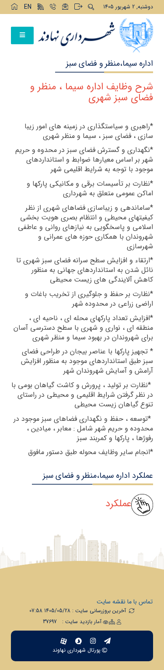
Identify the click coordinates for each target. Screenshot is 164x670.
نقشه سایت (111, 602)
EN (27, 7)
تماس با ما (140, 602)
